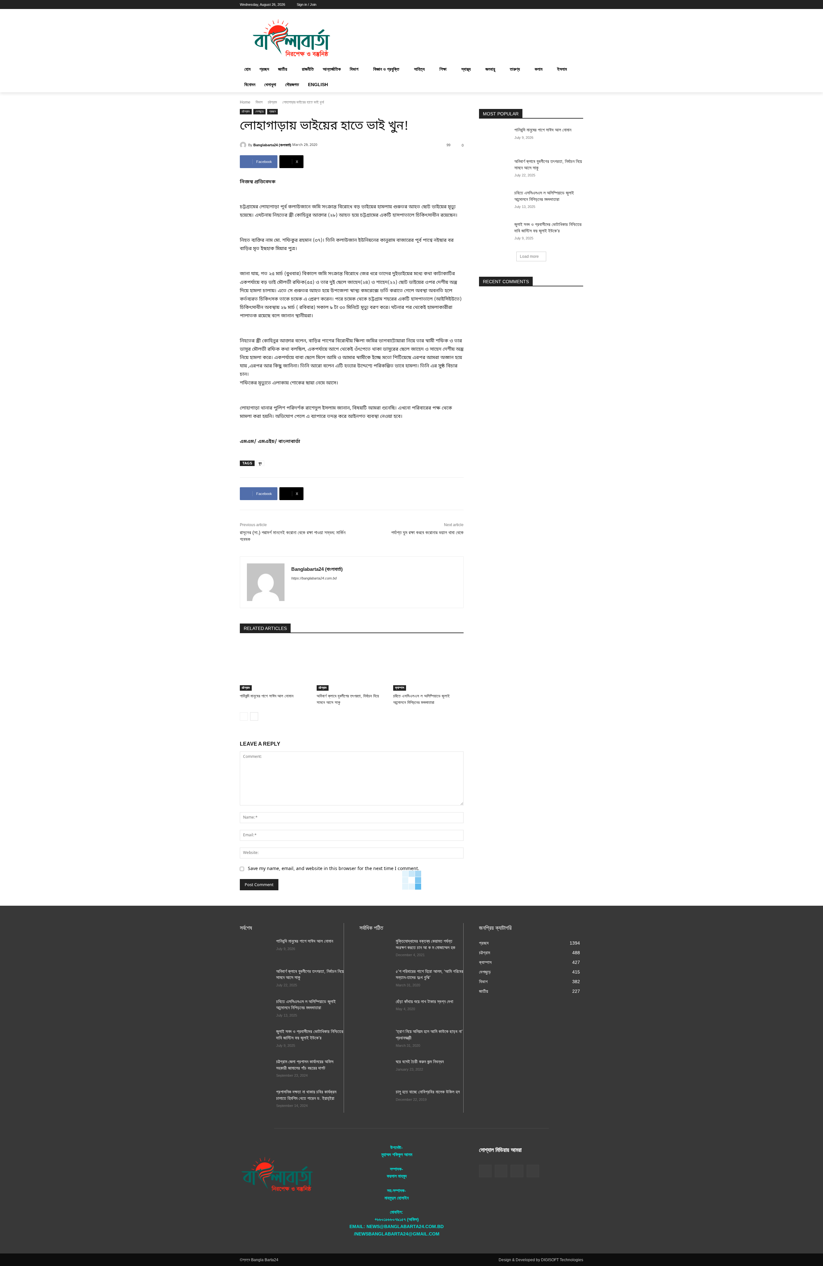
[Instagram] (552, 4)
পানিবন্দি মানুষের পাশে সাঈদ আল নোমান (267, 696)
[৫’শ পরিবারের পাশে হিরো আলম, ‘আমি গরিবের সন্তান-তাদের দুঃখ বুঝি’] (375, 979)
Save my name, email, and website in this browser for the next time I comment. (333, 869)
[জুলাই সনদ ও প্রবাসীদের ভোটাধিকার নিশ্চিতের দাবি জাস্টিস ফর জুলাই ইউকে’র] (494, 232)
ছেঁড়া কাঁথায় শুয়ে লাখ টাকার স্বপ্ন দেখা (424, 1001)
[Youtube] (579, 4)
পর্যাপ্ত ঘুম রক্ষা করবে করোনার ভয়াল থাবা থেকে (427, 532)
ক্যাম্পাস (399, 687)
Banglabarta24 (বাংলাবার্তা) (272, 145)
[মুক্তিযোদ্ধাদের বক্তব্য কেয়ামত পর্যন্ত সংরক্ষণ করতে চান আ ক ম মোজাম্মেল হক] (375, 949)
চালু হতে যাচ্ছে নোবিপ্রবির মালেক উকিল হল (428, 1091)
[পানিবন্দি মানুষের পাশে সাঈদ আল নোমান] (275, 666)
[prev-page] (244, 716)
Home (245, 102)
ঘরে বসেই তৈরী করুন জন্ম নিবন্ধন (420, 1061)
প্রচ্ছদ (272, 111)
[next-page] (254, 716)
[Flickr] (501, 1171)
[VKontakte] (533, 1171)
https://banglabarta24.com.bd (314, 578)
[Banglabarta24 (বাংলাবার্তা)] (244, 145)
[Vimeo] (570, 4)
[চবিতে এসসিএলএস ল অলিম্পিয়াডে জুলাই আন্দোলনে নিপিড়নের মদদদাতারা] (428, 666)
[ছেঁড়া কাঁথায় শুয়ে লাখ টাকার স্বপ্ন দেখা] (375, 1009)
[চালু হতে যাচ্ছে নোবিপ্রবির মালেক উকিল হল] (375, 1100)
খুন (260, 463)
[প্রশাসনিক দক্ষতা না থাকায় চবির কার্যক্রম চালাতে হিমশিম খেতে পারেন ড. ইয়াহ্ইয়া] (255, 1100)
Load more (529, 256)
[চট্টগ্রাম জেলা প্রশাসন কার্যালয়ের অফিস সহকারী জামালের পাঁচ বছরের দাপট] (255, 1070)
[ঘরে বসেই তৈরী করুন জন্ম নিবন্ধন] (375, 1070)
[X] (561, 4)
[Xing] (293, 589)
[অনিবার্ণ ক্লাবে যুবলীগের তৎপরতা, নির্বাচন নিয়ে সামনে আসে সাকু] (352, 666)
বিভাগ (259, 102)
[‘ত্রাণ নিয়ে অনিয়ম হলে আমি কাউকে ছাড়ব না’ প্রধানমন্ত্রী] (375, 1039)
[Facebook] (543, 4)
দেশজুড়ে (259, 111)
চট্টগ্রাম (272, 102)
